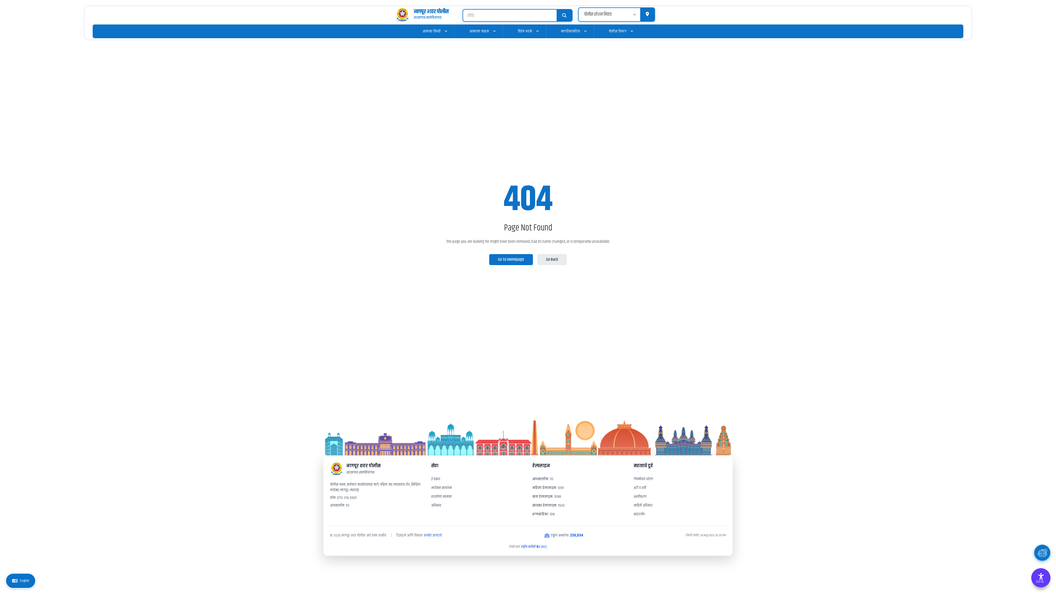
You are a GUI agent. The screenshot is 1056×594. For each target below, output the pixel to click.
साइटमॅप (639, 514)
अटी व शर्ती (640, 488)
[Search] (564, 15)
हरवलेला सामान (441, 497)
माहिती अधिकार (643, 505)
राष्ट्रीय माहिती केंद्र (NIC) (534, 546)
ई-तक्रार (435, 479)
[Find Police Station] (647, 14)
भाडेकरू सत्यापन (441, 488)
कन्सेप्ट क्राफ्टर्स (433, 535)
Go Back (552, 259)
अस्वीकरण (640, 497)
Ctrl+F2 (1040, 582)
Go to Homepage (511, 259)
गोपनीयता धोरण (643, 479)
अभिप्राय (436, 505)
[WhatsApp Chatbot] (1042, 552)
